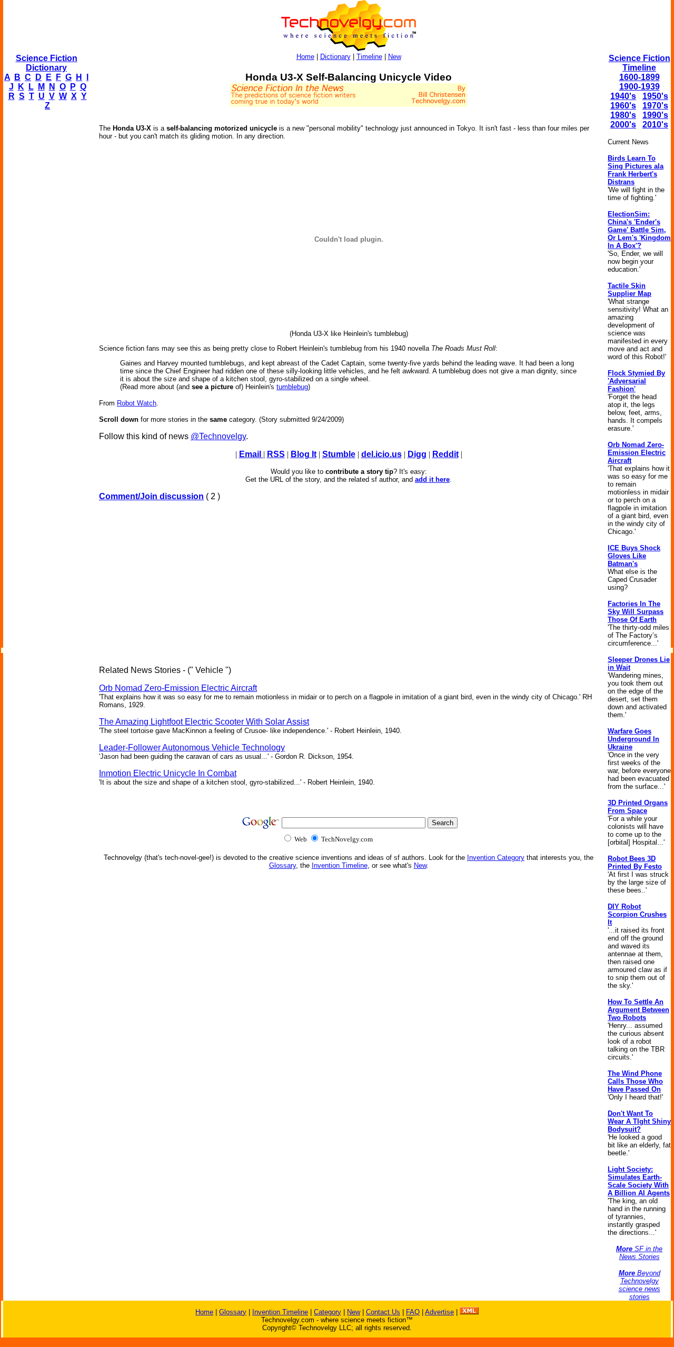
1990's (655, 115)
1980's (623, 115)
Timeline (369, 57)
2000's (623, 124)
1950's (655, 96)
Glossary (282, 865)
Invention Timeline (340, 865)
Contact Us (383, 1312)
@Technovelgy (218, 436)
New (394, 57)
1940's (623, 96)
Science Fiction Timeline (639, 63)
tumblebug (292, 387)
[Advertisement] (45, 277)
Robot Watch (136, 403)
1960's (623, 105)
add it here (432, 479)
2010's (655, 124)
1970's (655, 105)
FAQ (413, 1312)
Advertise (439, 1312)
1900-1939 (639, 86)
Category (327, 1312)
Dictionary (335, 57)
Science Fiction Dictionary (46, 63)
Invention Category (495, 857)
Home (305, 57)
